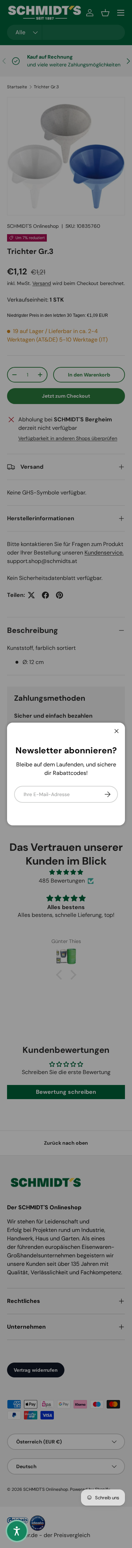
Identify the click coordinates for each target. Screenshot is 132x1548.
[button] (17, 1531)
